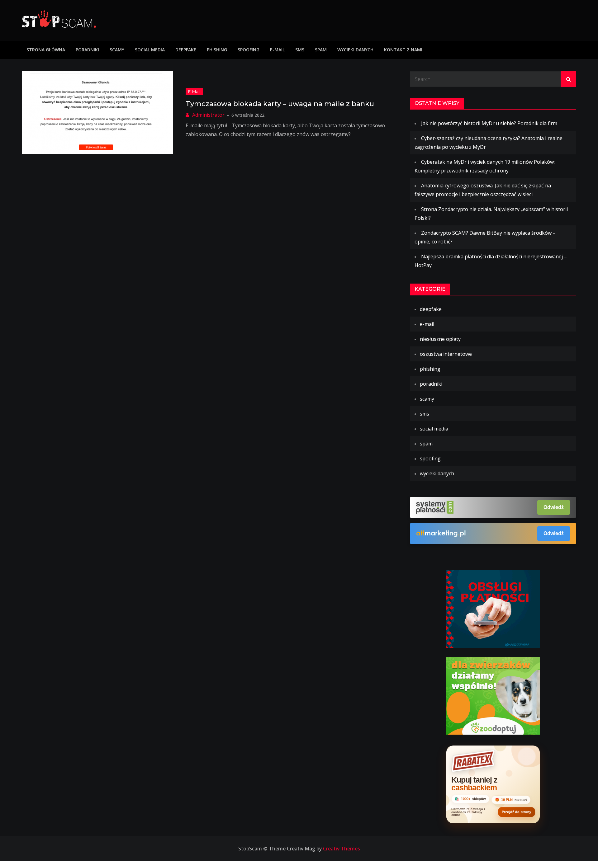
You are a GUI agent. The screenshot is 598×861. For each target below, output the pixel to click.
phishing (217, 50)
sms (299, 50)
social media (150, 50)
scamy (117, 50)
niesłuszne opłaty (440, 339)
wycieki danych (355, 50)
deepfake (185, 50)
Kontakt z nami (403, 50)
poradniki (87, 50)
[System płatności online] (493, 608)
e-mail (277, 50)
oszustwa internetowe (446, 354)
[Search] (568, 79)
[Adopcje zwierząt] (493, 695)
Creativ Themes (341, 848)
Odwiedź (553, 507)
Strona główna (45, 50)
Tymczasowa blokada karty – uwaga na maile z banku (280, 104)
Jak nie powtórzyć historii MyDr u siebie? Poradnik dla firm (489, 123)
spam (321, 50)
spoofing (248, 50)
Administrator (208, 114)
